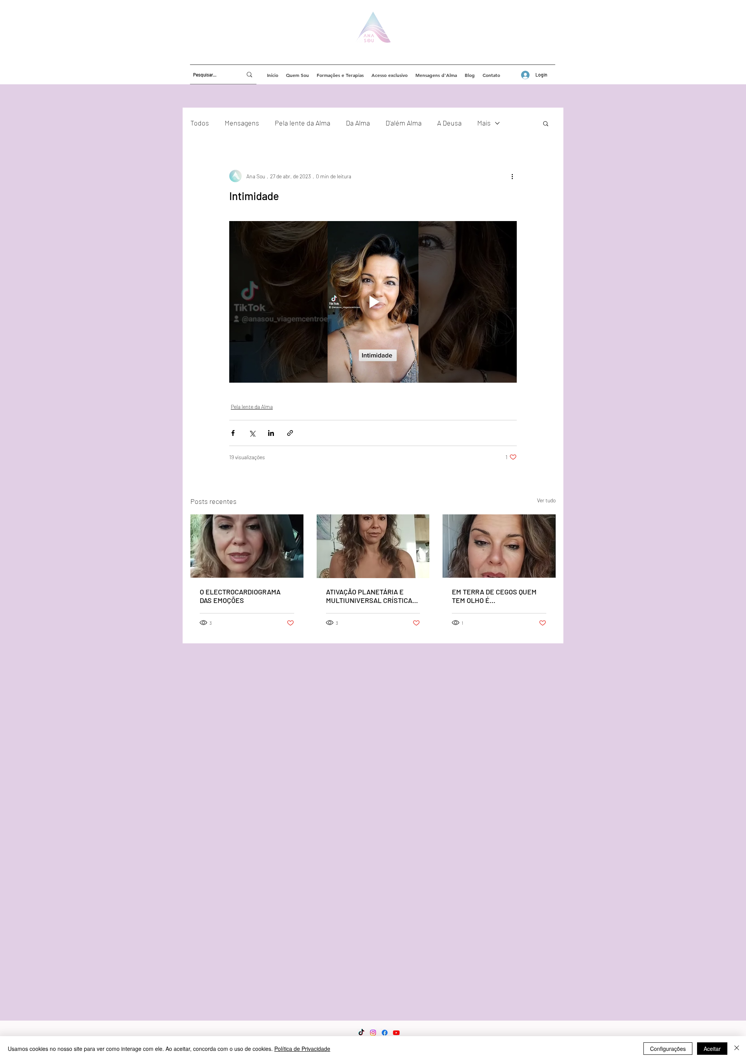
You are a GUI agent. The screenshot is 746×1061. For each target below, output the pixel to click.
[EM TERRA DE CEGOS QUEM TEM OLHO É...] (499, 546)
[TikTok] (361, 1033)
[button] (545, 123)
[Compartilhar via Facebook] (233, 433)
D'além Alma (403, 122)
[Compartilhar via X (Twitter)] (252, 433)
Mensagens (242, 122)
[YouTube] (396, 1033)
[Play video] (373, 302)
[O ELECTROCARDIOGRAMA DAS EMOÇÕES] (246, 546)
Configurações (668, 1048)
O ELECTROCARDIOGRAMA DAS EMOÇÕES (240, 596)
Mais (484, 122)
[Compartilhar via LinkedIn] (271, 433)
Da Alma (358, 122)
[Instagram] (373, 1033)
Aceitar (712, 1048)
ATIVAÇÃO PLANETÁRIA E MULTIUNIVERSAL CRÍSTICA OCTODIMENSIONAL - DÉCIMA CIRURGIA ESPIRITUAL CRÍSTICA (371, 596)
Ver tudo (546, 500)
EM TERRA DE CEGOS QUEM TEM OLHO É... (494, 596)
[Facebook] (385, 1033)
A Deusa (449, 122)
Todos (199, 122)
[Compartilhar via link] (290, 433)
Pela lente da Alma (302, 122)
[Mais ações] (512, 176)
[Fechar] (736, 1048)
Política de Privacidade (302, 1048)
